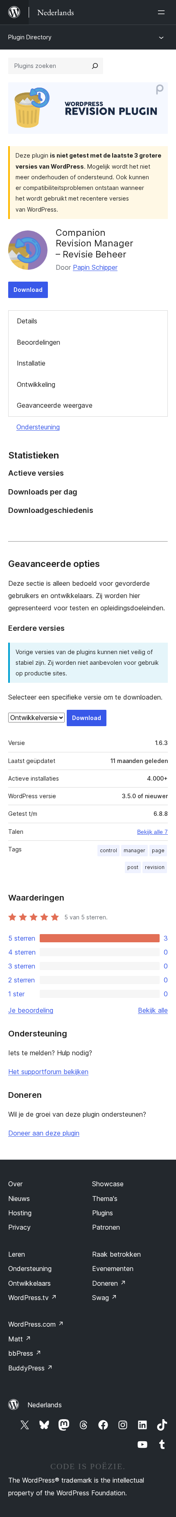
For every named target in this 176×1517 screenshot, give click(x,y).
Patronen (106, 1227)
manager (134, 850)
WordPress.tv (32, 1298)
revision (155, 867)
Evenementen (112, 1268)
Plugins (102, 1213)
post (132, 867)
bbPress (24, 1353)
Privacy (19, 1227)
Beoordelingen (38, 342)
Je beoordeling (30, 1010)
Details (27, 321)
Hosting (20, 1213)
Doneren (109, 1283)
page (158, 850)
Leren (16, 1254)
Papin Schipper (95, 267)
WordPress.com (36, 1324)
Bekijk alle (153, 1010)
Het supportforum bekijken (48, 1072)
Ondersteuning (38, 427)
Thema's (104, 1198)
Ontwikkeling (36, 384)
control (108, 850)
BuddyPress (30, 1368)
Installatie (31, 363)
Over (15, 1184)
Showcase (108, 1184)
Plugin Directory (30, 37)
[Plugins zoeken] (95, 66)
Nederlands (44, 1405)
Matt (19, 1339)
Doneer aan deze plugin (43, 1133)
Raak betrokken (116, 1254)
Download (28, 289)
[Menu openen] (163, 12)
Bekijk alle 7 (152, 831)
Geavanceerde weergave (55, 405)
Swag (104, 1298)
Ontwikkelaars (29, 1283)
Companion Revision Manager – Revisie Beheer (94, 243)
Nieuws (19, 1198)
